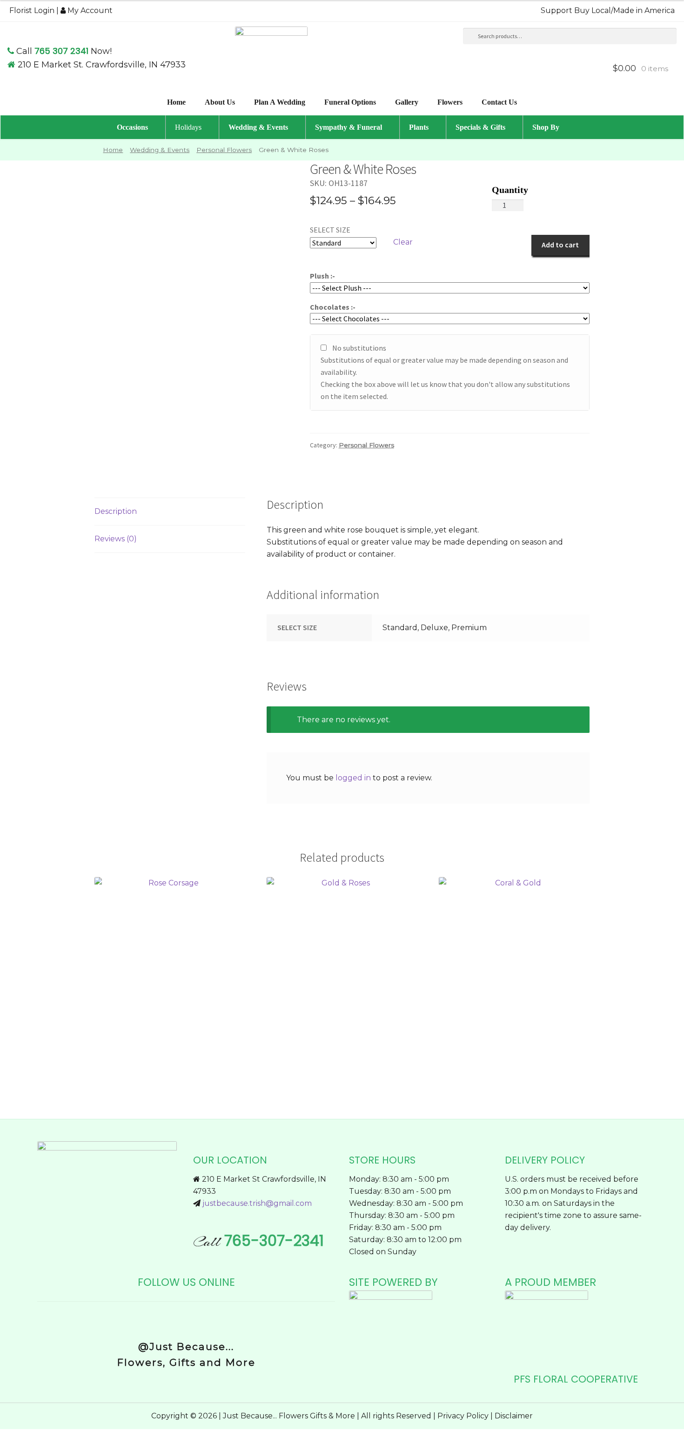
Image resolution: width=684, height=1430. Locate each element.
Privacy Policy (463, 1415)
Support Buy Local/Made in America (608, 10)
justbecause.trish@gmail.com (257, 1203)
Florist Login (31, 10)
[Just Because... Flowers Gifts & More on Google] (193, 1318)
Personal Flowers (224, 149)
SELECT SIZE (330, 229)
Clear (403, 242)
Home (113, 149)
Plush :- (322, 275)
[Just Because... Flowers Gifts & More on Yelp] (187, 1318)
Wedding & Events (159, 149)
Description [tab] (115, 511)
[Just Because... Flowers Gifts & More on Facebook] (179, 1318)
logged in (353, 777)
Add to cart (560, 244)
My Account (89, 10)
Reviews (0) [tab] (115, 538)
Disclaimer (514, 1415)
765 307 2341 (61, 51)
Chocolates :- (332, 307)
